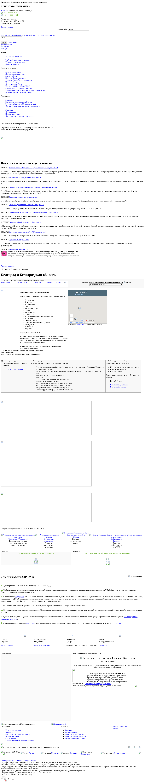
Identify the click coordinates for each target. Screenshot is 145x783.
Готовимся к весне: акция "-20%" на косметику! (27, 232)
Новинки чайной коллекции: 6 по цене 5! (25, 222)
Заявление (103, 645)
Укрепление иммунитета (15, 62)
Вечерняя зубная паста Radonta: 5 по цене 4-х (26, 205)
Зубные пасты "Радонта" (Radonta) (18, 88)
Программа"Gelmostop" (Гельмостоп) (18, 538)
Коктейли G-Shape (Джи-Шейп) (17, 86)
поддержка (19, 597)
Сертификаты (10, 112)
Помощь (4, 760)
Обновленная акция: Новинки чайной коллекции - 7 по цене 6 (33, 212)
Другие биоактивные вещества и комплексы (22, 106)
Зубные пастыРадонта (116, 540)
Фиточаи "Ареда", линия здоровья (18, 80)
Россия (31, 753)
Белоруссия (85, 754)
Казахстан (55, 753)
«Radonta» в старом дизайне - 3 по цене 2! (25, 178)
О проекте (19, 760)
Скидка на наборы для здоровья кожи (23, 197)
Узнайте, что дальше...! (42, 645)
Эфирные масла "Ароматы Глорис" (19, 92)
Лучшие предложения (13, 56)
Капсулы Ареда (11, 82)
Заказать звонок (7, 27)
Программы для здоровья (15, 74)
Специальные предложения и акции (19, 116)
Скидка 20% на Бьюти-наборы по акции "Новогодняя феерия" (33, 187)
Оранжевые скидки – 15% (19, 240)
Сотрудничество (29, 760)
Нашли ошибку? (59, 724)
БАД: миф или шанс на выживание (19, 60)
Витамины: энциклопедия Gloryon (18, 102)
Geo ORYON (80, 324)
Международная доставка (75, 738)
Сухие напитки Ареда (14, 84)
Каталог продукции (8, 35)
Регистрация (12, 42)
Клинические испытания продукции (19, 740)
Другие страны (119, 753)
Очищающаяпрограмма (48, 540)
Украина (73, 753)
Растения (8, 100)
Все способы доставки (119, 385)
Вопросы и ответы (23, 35)
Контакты (51, 35)
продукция (30, 623)
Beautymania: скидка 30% (18, 249)
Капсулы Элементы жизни (15, 78)
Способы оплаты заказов (74, 734)
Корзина (4, 11)
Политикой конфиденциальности (98, 684)
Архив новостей (7, 266)
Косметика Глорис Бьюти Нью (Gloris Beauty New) (25, 90)
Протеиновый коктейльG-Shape (76, 536)
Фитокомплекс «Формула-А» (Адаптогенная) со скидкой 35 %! (33, 168)
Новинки (9, 732)
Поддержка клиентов (39, 35)
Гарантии (9, 110)
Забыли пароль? (7, 44)
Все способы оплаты (118, 387)
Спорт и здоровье (12, 64)
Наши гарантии (7, 645)
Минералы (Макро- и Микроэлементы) (20, 104)
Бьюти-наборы (11, 76)
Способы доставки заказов (75, 736)
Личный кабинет (71, 732)
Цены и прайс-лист (12, 114)
